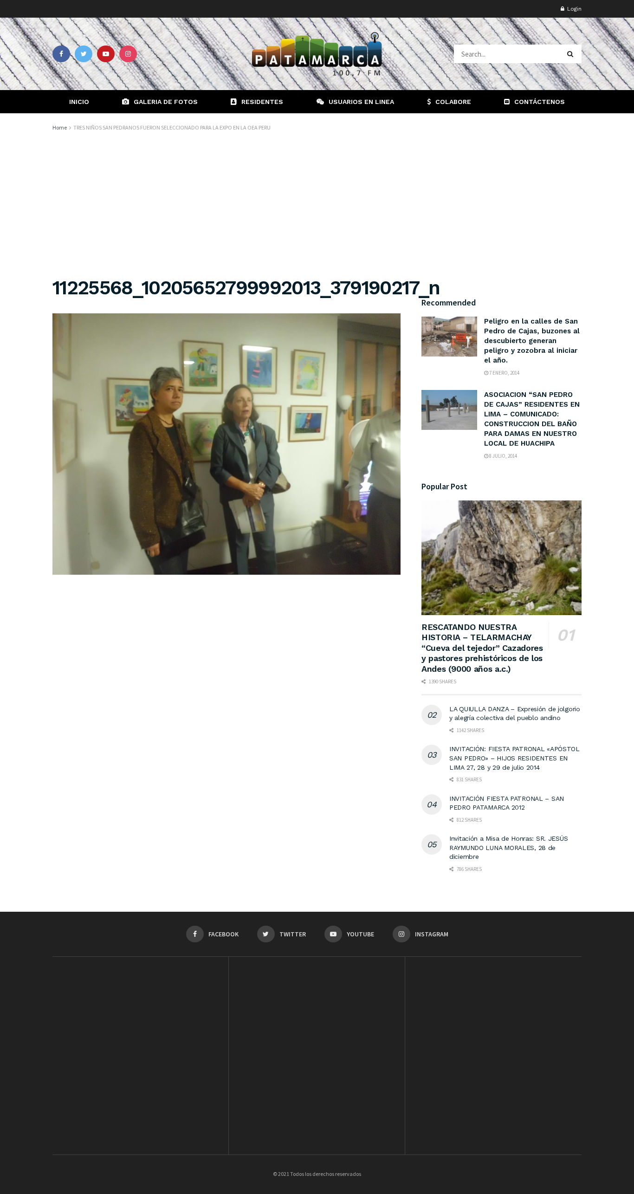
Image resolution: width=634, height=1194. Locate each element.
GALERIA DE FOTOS (166, 101)
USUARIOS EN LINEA (361, 101)
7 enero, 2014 (503, 373)
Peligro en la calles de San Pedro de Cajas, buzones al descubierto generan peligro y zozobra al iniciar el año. (532, 340)
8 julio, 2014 (502, 456)
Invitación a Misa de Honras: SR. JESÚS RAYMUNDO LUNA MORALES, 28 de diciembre (508, 847)
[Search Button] (572, 54)
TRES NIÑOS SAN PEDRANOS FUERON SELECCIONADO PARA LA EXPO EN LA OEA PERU (172, 127)
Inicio (79, 101)
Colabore (453, 101)
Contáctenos (539, 101)
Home (59, 127)
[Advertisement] (317, 202)
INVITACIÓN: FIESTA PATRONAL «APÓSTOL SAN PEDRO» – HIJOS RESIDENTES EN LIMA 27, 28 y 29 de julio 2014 (514, 758)
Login (573, 9)
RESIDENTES (262, 101)
